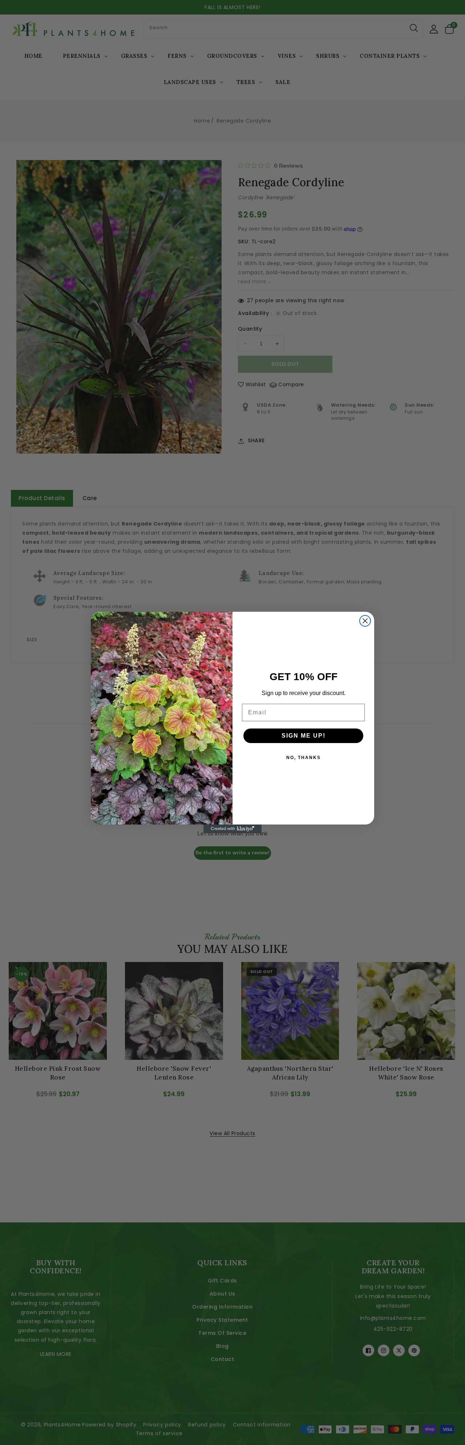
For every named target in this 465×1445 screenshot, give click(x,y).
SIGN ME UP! (304, 736)
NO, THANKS (303, 757)
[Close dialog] (365, 620)
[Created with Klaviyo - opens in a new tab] (232, 829)
